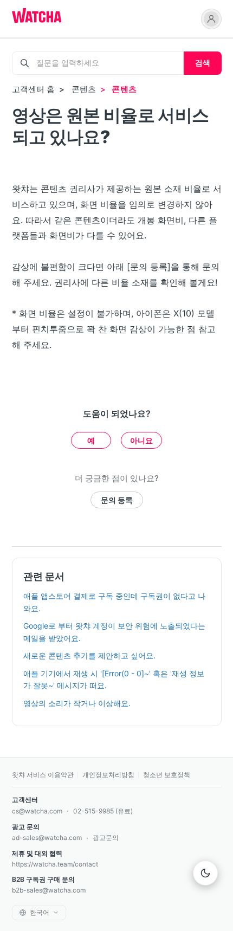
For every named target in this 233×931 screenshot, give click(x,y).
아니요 (141, 440)
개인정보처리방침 (108, 775)
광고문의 (106, 837)
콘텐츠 (84, 89)
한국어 (39, 912)
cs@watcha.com (37, 811)
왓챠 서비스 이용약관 (43, 775)
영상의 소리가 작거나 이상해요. (77, 703)
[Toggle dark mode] (205, 873)
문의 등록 (117, 500)
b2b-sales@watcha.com (49, 890)
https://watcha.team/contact (55, 864)
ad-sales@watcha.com (47, 837)
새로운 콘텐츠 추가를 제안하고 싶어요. (89, 655)
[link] (211, 19)
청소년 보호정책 (166, 775)
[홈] (36, 16)
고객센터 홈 (33, 89)
